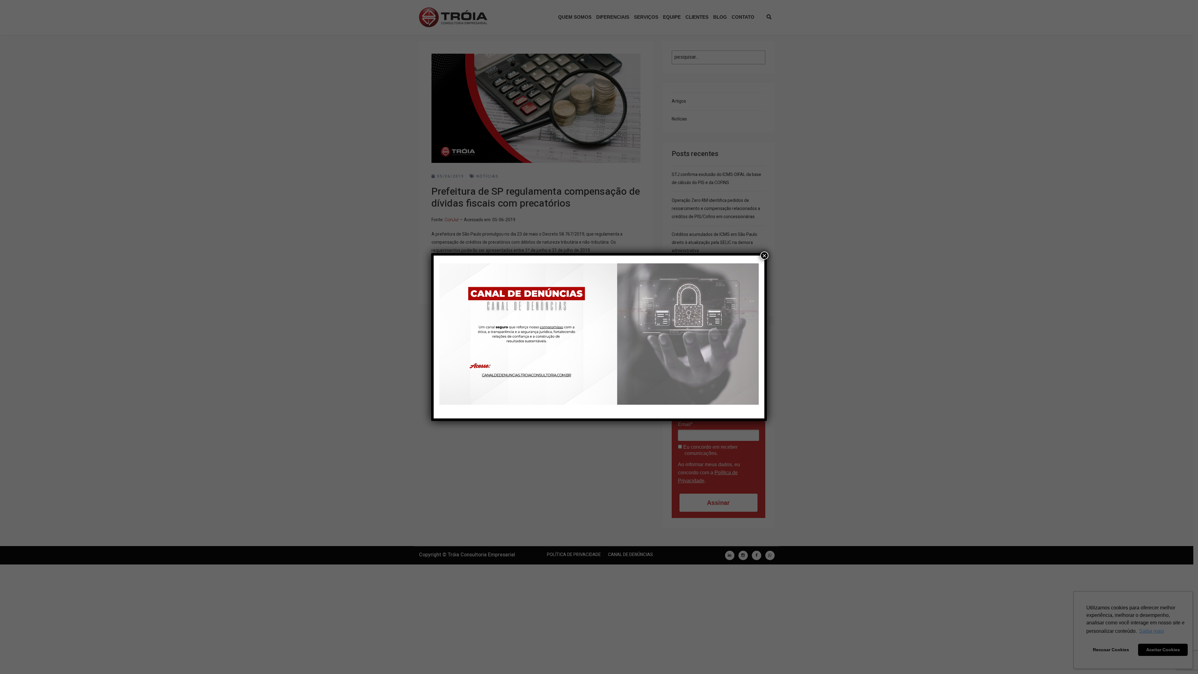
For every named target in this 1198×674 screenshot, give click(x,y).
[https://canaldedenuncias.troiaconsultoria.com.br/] (599, 334)
